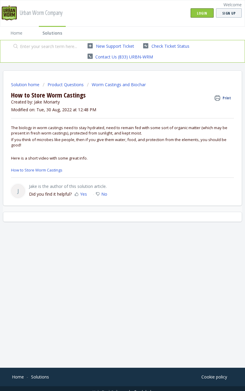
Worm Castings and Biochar (119, 84)
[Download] (111, 193)
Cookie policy (214, 377)
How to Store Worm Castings (36, 170)
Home (16, 33)
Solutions (52, 33)
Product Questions (66, 84)
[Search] (14, 47)
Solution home (26, 84)
